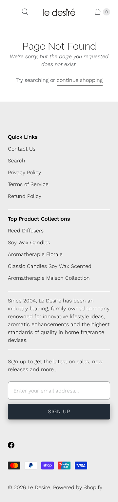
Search (16, 160)
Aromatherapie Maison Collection (49, 278)
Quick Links (22, 137)
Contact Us (21, 149)
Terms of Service (28, 184)
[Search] (24, 12)
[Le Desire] (59, 12)
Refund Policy (24, 196)
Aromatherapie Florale (35, 254)
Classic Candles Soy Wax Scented (49, 266)
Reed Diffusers (26, 230)
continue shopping (80, 80)
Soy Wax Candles (29, 242)
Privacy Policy (24, 172)
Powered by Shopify (77, 487)
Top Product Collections (39, 219)
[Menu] (11, 12)
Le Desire (39, 487)
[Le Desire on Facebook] (15, 445)
